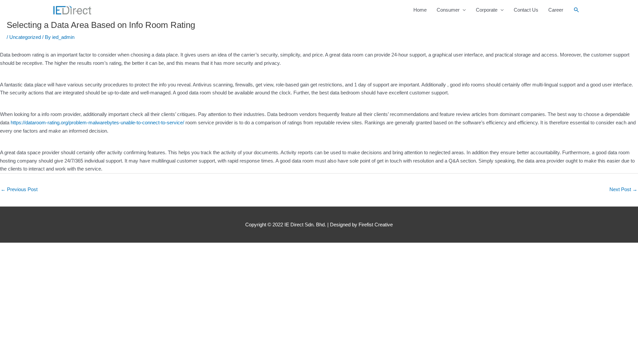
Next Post (623, 189)
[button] (576, 10)
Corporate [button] (486, 10)
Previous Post (19, 189)
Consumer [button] (448, 10)
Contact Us (526, 10)
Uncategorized (25, 37)
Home (420, 10)
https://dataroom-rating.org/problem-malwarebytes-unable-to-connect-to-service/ (97, 122)
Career (555, 10)
